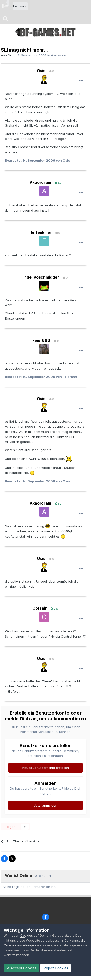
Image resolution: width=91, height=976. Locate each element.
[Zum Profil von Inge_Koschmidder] (44, 286)
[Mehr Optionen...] (81, 81)
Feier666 (41, 340)
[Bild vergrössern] (69, 458)
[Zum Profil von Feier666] (44, 349)
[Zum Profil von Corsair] (44, 617)
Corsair (40, 608)
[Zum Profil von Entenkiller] (44, 241)
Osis (11, 55)
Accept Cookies (23, 968)
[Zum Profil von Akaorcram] (44, 191)
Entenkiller (41, 232)
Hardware (58, 55)
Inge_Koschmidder (41, 277)
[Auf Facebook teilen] (4, 858)
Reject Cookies (55, 968)
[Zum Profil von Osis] (44, 79)
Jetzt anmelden (45, 805)
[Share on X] (12, 858)
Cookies (26, 935)
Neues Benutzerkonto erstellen (45, 768)
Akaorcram (40, 182)
